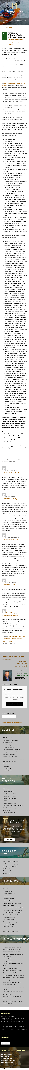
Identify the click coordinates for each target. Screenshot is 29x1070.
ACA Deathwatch (8, 738)
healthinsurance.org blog (10, 864)
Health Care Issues (8, 742)
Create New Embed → (14, 704)
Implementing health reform (11, 749)
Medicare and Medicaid (10, 756)
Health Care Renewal (9, 796)
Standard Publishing (9, 924)
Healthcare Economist (9, 798)
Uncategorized (7, 768)
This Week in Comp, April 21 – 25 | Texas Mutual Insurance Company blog (14, 639)
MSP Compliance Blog (9, 801)
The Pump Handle (8, 871)
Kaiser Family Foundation (10, 968)
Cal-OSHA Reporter (9, 893)
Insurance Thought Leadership (12, 903)
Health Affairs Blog (8, 791)
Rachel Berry (10, 613)
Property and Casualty (9, 761)
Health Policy (7, 745)
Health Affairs (7, 896)
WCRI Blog (6, 810)
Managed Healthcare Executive (12, 910)
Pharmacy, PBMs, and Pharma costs (13, 759)
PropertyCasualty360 (9, 917)
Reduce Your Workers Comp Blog (13, 805)
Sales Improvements (7, 1062)
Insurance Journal (8, 898)
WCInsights (6, 873)
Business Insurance (8, 891)
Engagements (5, 1056)
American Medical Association (12, 951)
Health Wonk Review (9, 747)
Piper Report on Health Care (11, 915)
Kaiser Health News (9, 905)
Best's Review (7, 889)
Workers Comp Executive (10, 931)
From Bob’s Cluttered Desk (11, 861)
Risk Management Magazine (11, 922)
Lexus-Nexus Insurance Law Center (13, 908)
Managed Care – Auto (9, 754)
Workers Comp (7, 771)
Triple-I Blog (6, 868)
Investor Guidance (6, 1064)
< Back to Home (7, 27)
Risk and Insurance (8, 919)
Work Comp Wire (8, 929)
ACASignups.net (8, 789)
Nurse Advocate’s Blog (9, 803)
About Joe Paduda (6, 1054)
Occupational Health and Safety (12, 912)
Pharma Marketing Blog (10, 866)
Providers (6, 764)
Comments (11, 44)
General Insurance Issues (10, 740)
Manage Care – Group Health (11, 752)
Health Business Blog (9, 793)
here (22, 440)
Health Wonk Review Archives (12, 722)
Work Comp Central (9, 926)
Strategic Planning (6, 1058)
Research (6, 766)
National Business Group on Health (13, 975)
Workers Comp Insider (9, 812)
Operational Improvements (9, 1060)
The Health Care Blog (9, 808)
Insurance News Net (9, 901)
